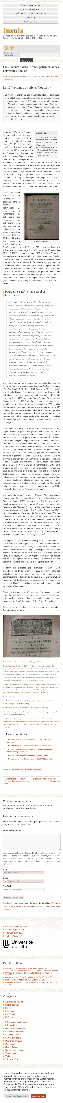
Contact (30, 18)
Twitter (11, 48)
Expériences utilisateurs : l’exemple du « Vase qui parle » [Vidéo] (16, 781)
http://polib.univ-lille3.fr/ (13, 666)
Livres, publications (52, 76)
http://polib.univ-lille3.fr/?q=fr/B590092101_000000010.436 (26, 684)
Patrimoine (8, 79)
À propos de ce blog (14, 1002)
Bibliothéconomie (12, 1005)
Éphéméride (10, 1014)
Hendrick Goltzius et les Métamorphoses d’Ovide (28, 755)
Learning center (12, 1035)
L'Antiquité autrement (14, 1031)
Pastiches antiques (13, 1041)
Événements (11, 1017)
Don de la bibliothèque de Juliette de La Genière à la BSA (29, 977)
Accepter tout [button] (38, 1096)
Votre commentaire (12, 831)
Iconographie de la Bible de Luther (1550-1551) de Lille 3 (30, 759)
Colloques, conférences (17, 1022)
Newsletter (30, 22)
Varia (7, 1056)
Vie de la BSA (11, 1059)
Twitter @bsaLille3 (13, 936)
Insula (13, 30)
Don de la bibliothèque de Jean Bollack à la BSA (25, 980)
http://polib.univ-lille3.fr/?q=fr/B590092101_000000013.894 (26, 708)
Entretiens (9, 1011)
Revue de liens (12, 1047)
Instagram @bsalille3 (14, 929)
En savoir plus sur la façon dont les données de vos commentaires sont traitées (31, 906)
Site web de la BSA (14, 933)
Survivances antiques (14, 1050)
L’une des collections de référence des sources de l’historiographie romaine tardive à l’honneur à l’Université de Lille (30, 969)
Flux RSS (6, 48)
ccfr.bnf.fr (8, 697)
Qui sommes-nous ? (30, 9)
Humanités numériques (15, 1028)
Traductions (10, 1053)
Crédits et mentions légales (30, 14)
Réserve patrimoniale (33, 769)
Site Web (7, 886)
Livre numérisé (17, 769)
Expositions (12, 1025)
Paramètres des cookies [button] (16, 1096)
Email (6, 878)
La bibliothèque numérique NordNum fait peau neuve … (30, 746)
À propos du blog (30, 5)
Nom (5, 870)
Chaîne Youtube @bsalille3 (17, 926)
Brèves (8, 1008)
